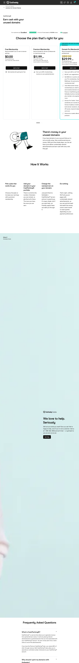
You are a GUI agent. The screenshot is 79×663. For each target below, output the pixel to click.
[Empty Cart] (74, 2)
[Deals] (64, 2)
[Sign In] (71, 2)
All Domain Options (10, 6)
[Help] (67, 2)
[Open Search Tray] (61, 2)
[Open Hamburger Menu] (3, 2)
